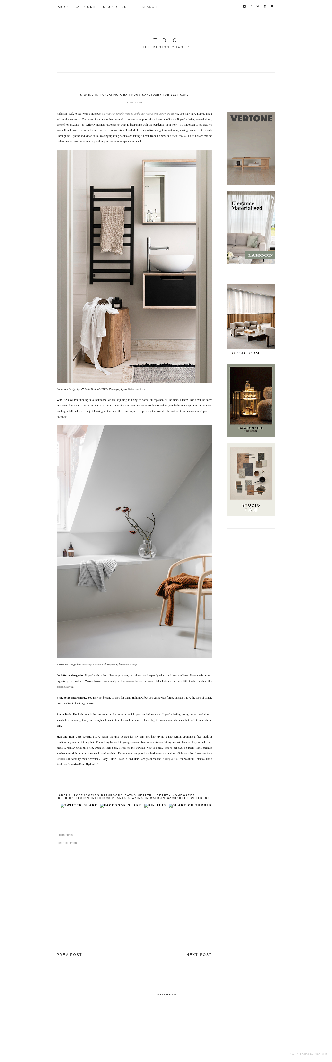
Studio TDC (115, 6)
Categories (87, 6)
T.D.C (166, 40)
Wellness (200, 798)
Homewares (184, 795)
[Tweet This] (79, 807)
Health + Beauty (154, 795)
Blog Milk (320, 1054)
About (64, 6)
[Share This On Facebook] (121, 807)
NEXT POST (199, 955)
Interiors (101, 798)
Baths (130, 795)
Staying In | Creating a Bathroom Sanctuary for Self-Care (134, 94)
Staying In (138, 798)
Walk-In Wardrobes (169, 798)
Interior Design (73, 798)
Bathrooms (112, 795)
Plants (119, 798)
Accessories (87, 795)
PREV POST (69, 955)
